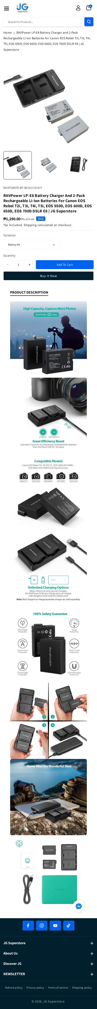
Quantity (9, 255)
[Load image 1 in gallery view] (17, 165)
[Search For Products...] (88, 21)
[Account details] (78, 8)
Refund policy (14, 987)
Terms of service (58, 987)
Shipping (30, 225)
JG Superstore (54, 1001)
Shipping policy (82, 987)
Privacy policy (35, 987)
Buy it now (48, 276)
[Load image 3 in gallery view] (79, 165)
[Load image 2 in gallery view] (48, 165)
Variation (9, 235)
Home (7, 33)
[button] (7, 8)
